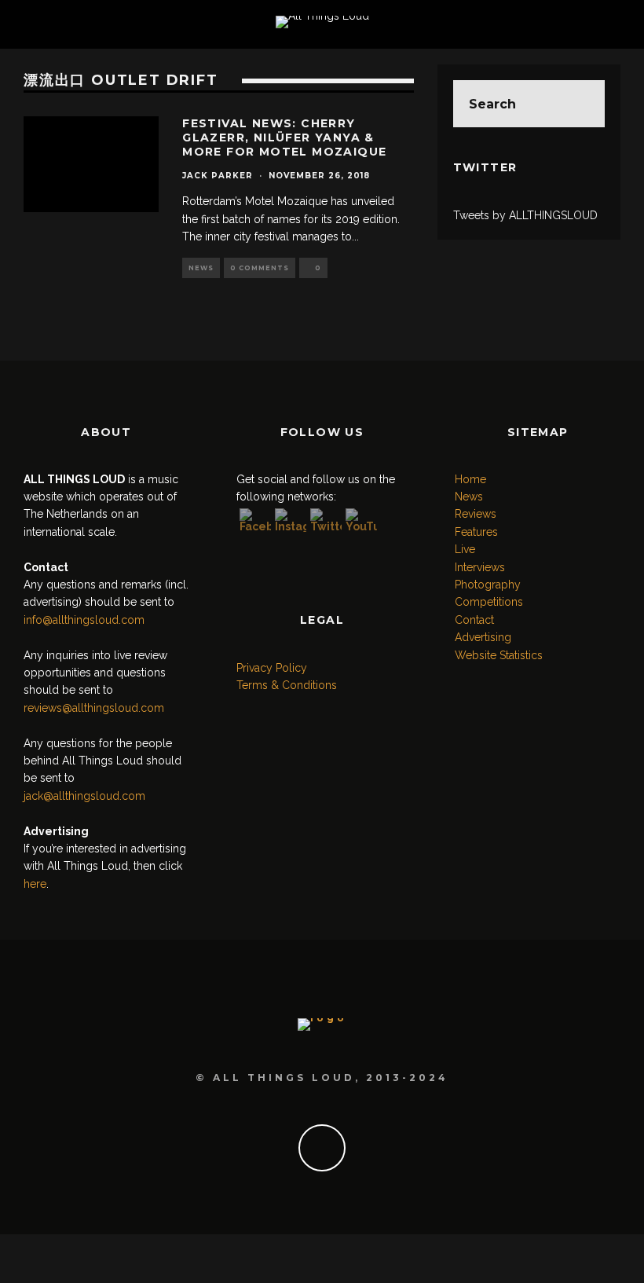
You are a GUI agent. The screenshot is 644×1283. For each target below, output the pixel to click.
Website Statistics (499, 655)
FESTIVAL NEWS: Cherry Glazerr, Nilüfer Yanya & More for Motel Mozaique (284, 137)
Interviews (480, 567)
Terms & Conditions (286, 685)
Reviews (475, 514)
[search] (581, 103)
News (201, 268)
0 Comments (259, 268)
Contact (474, 620)
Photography (488, 584)
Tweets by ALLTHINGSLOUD (525, 215)
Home (470, 479)
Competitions (489, 602)
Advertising (483, 637)
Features (476, 532)
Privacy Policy (271, 668)
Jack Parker (217, 175)
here (35, 884)
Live (465, 549)
